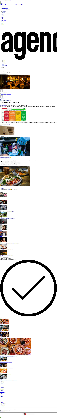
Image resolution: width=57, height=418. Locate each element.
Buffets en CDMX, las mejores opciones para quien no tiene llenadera (6, 249)
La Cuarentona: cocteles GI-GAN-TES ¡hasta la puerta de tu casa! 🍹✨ (5, 157)
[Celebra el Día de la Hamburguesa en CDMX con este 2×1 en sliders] (3, 254)
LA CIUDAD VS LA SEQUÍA (8, 0)
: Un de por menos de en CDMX (8, 356)
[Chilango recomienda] (4, 330)
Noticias (2, 14)
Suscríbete (3, 64)
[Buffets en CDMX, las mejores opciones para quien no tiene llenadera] (3, 248)
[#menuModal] (0, 2)
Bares (0, 99)
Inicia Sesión (2, 6)
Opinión (2, 24)
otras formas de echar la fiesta (7, 124)
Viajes (2, 23)
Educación (1, 204)
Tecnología (3, 15)
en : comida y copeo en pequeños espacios (6, 362)
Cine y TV (2, 21)
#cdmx (9, 189)
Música (3, 18)
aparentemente (4, 105)
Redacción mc (2, 98)
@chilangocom (2, 188)
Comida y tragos (3, 20)
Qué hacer (2, 17)
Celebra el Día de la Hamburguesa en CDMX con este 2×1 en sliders (6, 255)
